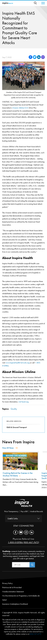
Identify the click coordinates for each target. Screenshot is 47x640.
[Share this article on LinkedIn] (39, 58)
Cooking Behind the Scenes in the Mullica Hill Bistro (17, 474)
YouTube (21, 532)
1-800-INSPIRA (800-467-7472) (23, 542)
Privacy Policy (7, 583)
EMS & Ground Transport (17, 427)
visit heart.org (23, 402)
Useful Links (13, 518)
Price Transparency (11, 511)
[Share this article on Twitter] (35, 58)
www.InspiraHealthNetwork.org (17, 363)
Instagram (26, 532)
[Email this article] (43, 58)
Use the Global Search (36, 3)
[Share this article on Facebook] (31, 58)
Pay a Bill (24, 511)
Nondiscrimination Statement (13, 591)
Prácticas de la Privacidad (12, 587)
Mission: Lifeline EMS (20, 108)
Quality (14, 409)
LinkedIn (31, 532)
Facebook (15, 532)
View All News (8, 448)
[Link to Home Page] (23, 504)
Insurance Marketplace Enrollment (15, 604)
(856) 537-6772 (35, 634)
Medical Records (36, 511)
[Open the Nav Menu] (42, 3)
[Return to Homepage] (7, 3)
